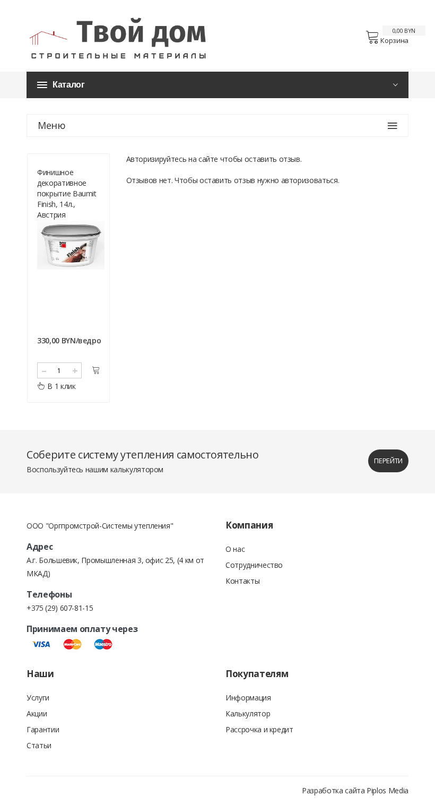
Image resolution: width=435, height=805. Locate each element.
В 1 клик (61, 386)
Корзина (394, 40)
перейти (388, 460)
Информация (248, 698)
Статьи (39, 745)
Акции (37, 713)
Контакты (242, 581)
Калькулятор (247, 713)
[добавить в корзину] (96, 370)
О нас (235, 549)
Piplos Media (387, 790)
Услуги (38, 698)
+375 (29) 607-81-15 (60, 608)
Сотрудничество (254, 565)
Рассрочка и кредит (259, 729)
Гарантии (43, 729)
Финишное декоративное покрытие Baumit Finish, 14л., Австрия (67, 193)
